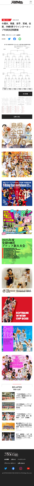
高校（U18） (6, 20)
